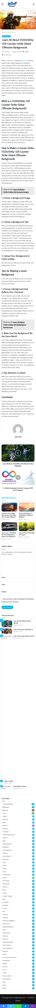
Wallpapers (11, 32)
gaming (24, 60)
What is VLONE (8, 781)
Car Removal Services (9, 957)
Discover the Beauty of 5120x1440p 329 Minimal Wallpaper (26, 515)
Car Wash (6, 902)
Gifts (4, 982)
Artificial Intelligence (9, 920)
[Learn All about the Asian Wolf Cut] (7, 631)
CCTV (4, 970)
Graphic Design (7, 896)
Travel (5, 877)
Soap (4, 985)
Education (6, 859)
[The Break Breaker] (12, 4)
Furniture (5, 905)
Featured (5, 936)
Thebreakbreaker (8, 804)
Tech (4, 813)
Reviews (5, 939)
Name (4, 577)
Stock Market (7, 979)
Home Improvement (9, 834)
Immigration (6, 960)
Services (5, 819)
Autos (4, 865)
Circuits (5, 966)
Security (5, 914)
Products (5, 917)
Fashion (5, 838)
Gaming (5, 828)
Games (5, 825)
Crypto (5, 893)
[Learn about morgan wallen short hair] (7, 707)
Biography (6, 847)
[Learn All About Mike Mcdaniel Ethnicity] (7, 623)
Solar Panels (6, 945)
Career (5, 973)
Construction (7, 874)
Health (5, 816)
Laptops (5, 853)
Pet (4, 911)
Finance (5, 887)
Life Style (6, 831)
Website (4, 592)
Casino (5, 908)
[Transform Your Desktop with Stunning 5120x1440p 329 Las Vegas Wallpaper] (9, 507)
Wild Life (5, 951)
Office (4, 954)
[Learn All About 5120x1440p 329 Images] (27, 526)
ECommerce (6, 933)
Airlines (5, 963)
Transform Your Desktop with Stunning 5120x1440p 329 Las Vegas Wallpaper (9, 515)
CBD (4, 930)
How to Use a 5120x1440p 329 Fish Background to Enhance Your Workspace (9, 534)
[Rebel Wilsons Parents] (7, 788)
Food (4, 890)
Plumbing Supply (8, 942)
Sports (5, 868)
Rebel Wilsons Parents (20, 786)
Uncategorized (7, 850)
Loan (4, 871)
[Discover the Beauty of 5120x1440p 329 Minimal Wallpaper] (27, 507)
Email (4, 584)
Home (5, 32)
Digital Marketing (8, 927)
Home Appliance (8, 948)
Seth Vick (7, 51)
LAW (4, 862)
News (4, 822)
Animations (6, 881)
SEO (4, 899)
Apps (4, 841)
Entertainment (7, 844)
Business (5, 810)
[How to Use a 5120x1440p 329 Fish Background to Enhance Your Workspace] (9, 526)
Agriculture (6, 923)
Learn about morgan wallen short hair (24, 636)
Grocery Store (7, 976)
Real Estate (6, 884)
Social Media (7, 856)
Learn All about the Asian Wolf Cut (23, 629)
